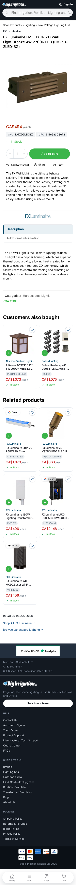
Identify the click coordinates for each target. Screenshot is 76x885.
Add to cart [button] (9, 353)
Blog (6, 797)
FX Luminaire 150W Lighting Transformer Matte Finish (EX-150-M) (19, 516)
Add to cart (49, 154)
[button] (65, 4)
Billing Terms (11, 828)
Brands (7, 766)
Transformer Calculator (17, 792)
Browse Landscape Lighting (21, 629)
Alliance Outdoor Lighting (20, 361)
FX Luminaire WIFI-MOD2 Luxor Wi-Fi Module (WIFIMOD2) (18, 582)
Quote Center (12, 745)
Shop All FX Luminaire (17, 623)
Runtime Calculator (15, 787)
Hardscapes (31, 296)
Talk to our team (38, 703)
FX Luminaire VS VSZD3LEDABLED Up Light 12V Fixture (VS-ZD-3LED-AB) (55, 449)
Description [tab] (15, 229)
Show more (9, 300)
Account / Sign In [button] (14, 725)
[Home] (14, 4)
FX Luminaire (12, 31)
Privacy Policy (11, 833)
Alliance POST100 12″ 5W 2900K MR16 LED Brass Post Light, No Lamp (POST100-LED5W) (19, 367)
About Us (9, 802)
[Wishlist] (32, 330)
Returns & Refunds (15, 823)
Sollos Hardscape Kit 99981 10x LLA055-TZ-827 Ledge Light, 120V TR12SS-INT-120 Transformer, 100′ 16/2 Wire (55, 367)
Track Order (10, 730)
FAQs (6, 750)
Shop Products (12, 25)
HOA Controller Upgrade (18, 782)
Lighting (30, 25)
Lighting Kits (11, 771)
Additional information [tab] (23, 238)
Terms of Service (14, 838)
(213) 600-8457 (12, 666)
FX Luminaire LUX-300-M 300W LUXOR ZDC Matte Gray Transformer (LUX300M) (55, 516)
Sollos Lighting (50, 361)
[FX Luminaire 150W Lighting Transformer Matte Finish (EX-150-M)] (20, 491)
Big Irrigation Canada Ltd (36, 863)
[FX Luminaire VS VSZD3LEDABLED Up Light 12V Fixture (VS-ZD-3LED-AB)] (56, 424)
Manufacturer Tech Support (20, 740)
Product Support (13, 735)
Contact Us (10, 720)
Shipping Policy (12, 818)
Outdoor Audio (12, 777)
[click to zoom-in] (38, 86)
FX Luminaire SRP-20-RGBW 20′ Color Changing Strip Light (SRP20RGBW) (19, 449)
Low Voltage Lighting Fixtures (57, 25)
